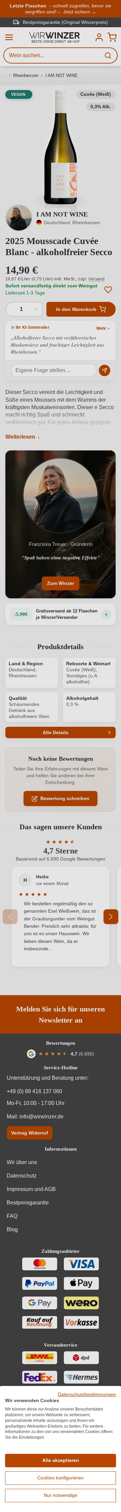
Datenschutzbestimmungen (87, 1394)
